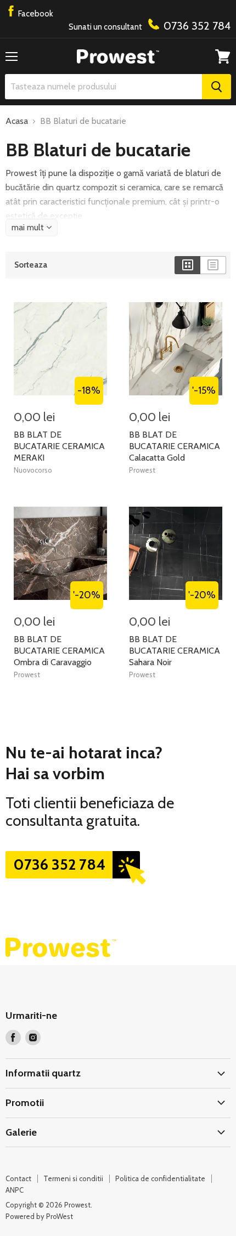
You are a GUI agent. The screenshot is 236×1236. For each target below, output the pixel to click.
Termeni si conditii (73, 1178)
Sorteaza (30, 265)
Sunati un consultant (150, 25)
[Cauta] (216, 86)
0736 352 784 (59, 864)
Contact (18, 1178)
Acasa (16, 121)
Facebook (34, 14)
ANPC (14, 1190)
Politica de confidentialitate (160, 1178)
